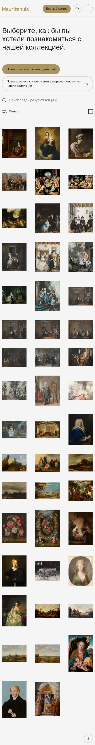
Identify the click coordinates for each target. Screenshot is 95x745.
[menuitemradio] (80, 111)
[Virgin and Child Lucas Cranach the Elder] (80, 653)
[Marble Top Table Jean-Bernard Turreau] (47, 571)
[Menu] (88, 8)
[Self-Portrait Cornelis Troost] (47, 391)
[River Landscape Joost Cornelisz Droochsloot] (80, 610)
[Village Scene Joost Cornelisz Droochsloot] (47, 610)
